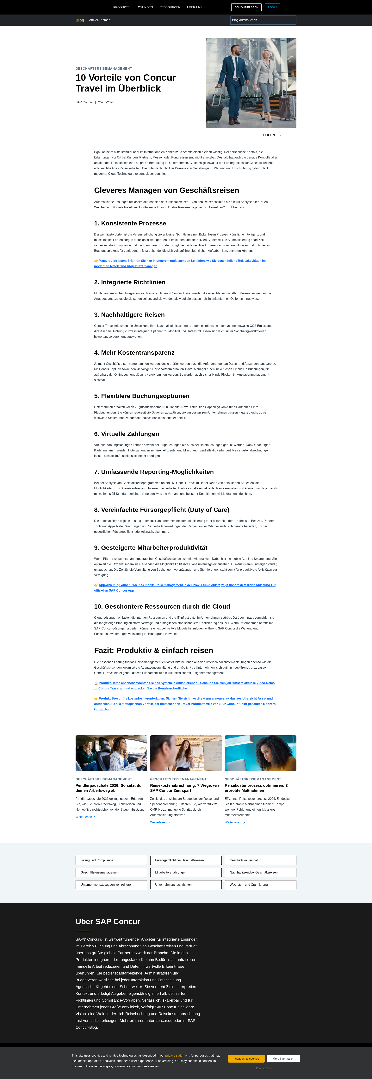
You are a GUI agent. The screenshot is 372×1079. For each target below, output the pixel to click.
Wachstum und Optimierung (249, 884)
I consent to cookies (246, 1058)
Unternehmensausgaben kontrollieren (107, 884)
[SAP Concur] (93, 7)
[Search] (292, 20)
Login (272, 7)
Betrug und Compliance (97, 860)
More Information (283, 1058)
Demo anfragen (246, 7)
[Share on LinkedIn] (294, 135)
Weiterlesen (84, 817)
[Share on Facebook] (288, 135)
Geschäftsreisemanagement (100, 872)
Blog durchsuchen (242, 17)
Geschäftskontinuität (244, 860)
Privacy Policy (263, 1068)
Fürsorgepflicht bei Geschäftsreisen (179, 860)
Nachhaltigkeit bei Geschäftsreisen (254, 872)
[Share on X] (281, 134)
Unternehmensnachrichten (173, 884)
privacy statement (177, 1055)
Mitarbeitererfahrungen (170, 872)
